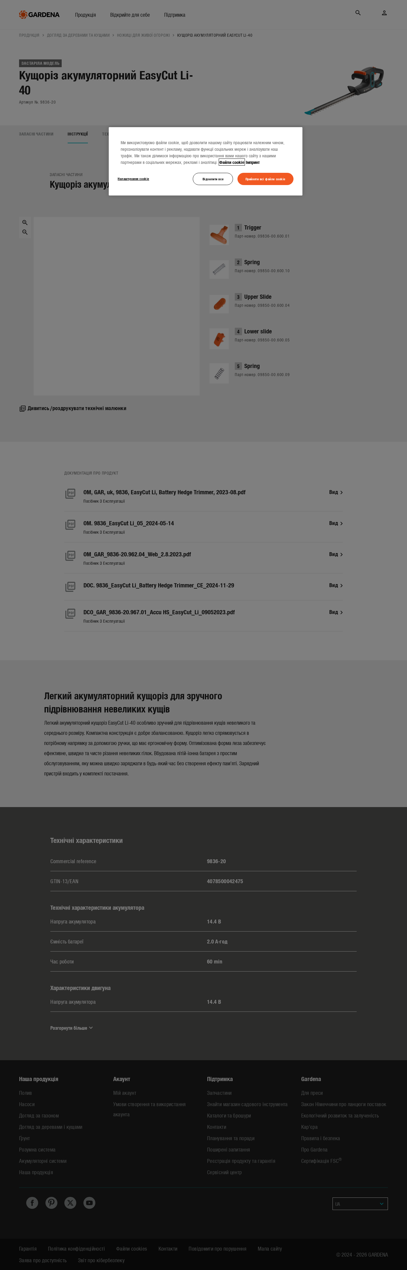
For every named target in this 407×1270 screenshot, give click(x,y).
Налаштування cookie (133, 178)
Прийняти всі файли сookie (265, 178)
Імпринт (253, 162)
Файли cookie (231, 162)
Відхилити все (213, 178)
